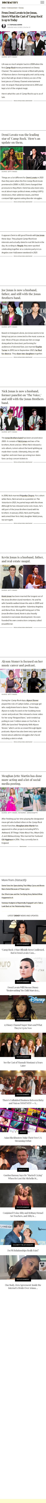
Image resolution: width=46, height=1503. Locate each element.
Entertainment (12, 8)
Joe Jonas (40, 235)
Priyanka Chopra (27, 495)
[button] (42, 2)
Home (4, 8)
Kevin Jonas (6, 596)
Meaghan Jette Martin (25, 825)
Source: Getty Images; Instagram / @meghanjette (20, 813)
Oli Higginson (7, 839)
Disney (21, 8)
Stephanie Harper (16, 25)
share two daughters (25, 353)
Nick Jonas (22, 441)
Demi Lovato (31, 177)
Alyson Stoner (32, 700)
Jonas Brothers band (14, 438)
